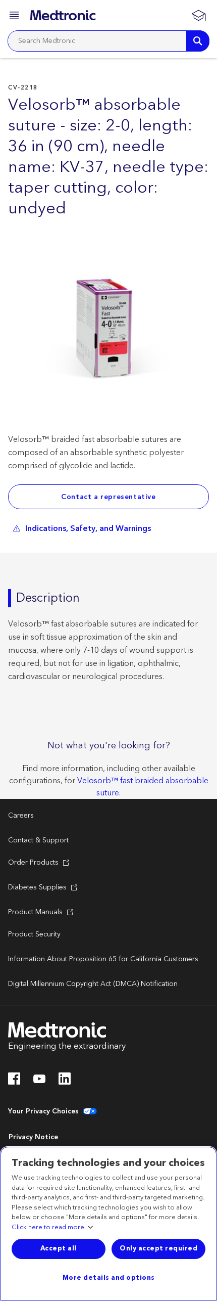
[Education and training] (198, 15)
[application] (108, 332)
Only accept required (158, 1248)
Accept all (58, 1248)
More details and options (109, 1277)
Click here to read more (48, 1228)
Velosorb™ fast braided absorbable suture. (142, 787)
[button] (15, 17)
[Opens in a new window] (14, 1081)
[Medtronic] (62, 15)
